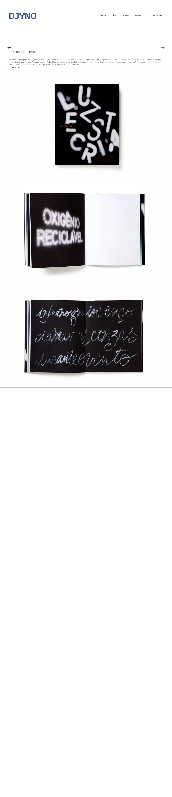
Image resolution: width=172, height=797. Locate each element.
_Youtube (137, 15)
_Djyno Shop (157, 15)
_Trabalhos (103, 15)
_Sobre (146, 15)
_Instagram (125, 15)
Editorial (31, 52)
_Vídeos (114, 15)
